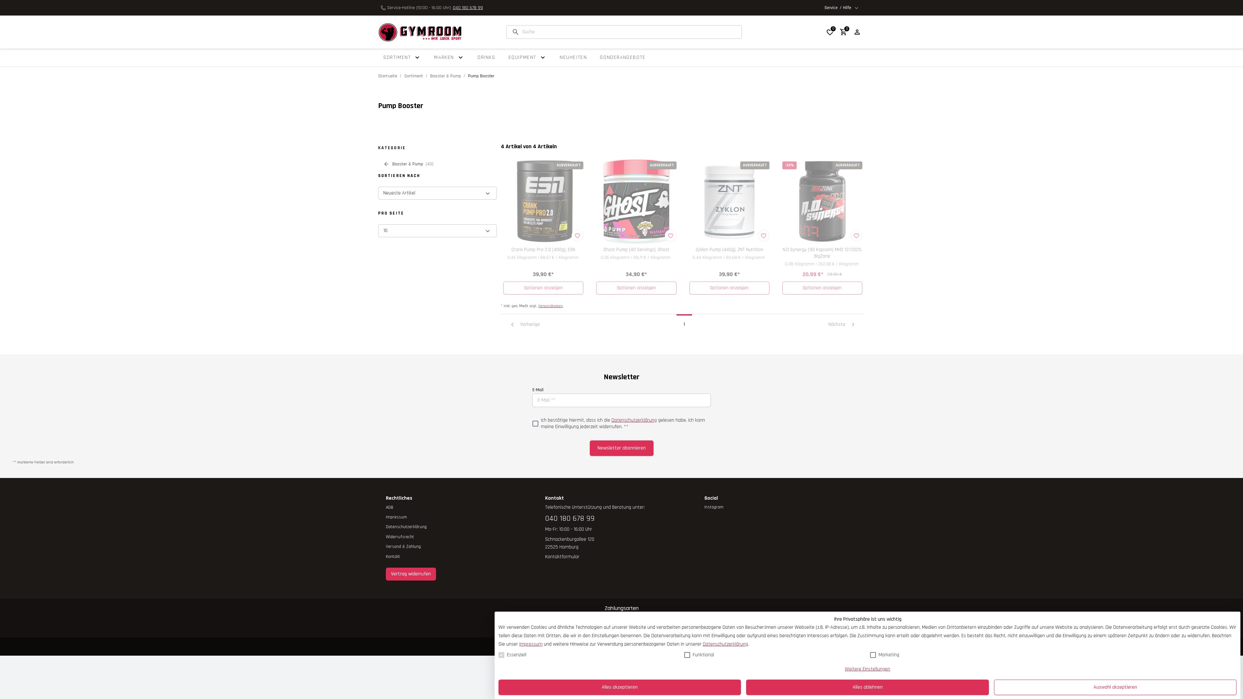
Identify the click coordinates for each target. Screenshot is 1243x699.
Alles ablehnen (868, 687)
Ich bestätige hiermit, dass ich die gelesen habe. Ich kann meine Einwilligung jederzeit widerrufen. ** (623, 423)
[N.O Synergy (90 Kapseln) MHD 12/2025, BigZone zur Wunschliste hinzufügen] (856, 235)
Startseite (387, 76)
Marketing (889, 654)
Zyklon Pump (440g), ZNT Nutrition (729, 250)
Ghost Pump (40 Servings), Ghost (636, 250)
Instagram (713, 507)
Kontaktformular (562, 556)
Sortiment (413, 76)
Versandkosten (550, 306)
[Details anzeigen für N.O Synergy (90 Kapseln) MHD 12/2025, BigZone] (822, 201)
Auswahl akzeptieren (1115, 687)
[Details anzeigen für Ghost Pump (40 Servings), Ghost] (636, 201)
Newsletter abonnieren (622, 448)
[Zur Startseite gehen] (420, 32)
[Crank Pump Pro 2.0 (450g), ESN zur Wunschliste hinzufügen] (577, 235)
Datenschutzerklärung (634, 420)
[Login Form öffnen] (857, 32)
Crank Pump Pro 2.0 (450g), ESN (543, 250)
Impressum (531, 644)
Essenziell (516, 654)
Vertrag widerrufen (411, 574)
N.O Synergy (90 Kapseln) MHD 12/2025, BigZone (822, 253)
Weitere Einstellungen (867, 669)
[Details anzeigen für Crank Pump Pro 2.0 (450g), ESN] (543, 201)
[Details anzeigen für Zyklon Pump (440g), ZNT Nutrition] (729, 201)
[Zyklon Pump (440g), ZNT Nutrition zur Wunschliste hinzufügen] (763, 235)
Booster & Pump (445, 76)
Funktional (703, 654)
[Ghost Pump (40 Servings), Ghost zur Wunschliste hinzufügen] (671, 235)
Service (837, 8)
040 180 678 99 (468, 8)
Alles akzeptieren (620, 687)
